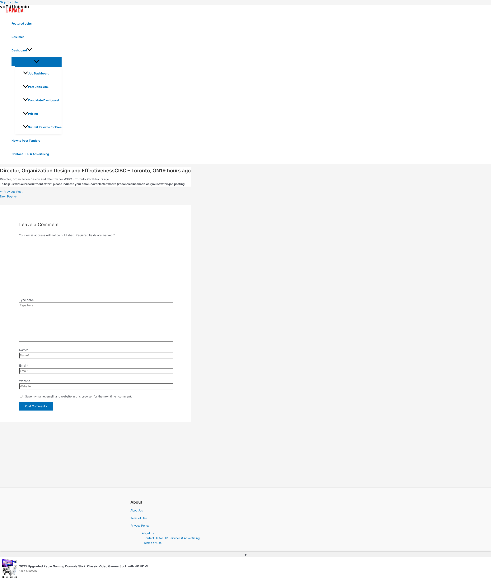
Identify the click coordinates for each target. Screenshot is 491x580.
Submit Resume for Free (45, 127)
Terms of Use (152, 543)
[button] (29, 50)
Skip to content (10, 2)
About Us (136, 510)
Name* (24, 350)
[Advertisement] (95, 269)
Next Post (8, 196)
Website (24, 381)
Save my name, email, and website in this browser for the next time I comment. (78, 396)
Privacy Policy (139, 525)
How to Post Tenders (26, 140)
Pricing (33, 114)
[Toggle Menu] (37, 61)
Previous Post (11, 191)
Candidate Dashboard (43, 100)
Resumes (18, 37)
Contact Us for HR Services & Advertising (171, 538)
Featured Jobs (22, 23)
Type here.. (27, 300)
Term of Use (138, 518)
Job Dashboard (38, 73)
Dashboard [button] (19, 50)
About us (148, 533)
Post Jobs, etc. (38, 87)
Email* (23, 365)
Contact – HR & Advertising (30, 154)
